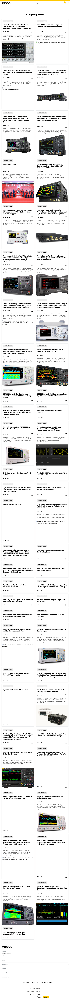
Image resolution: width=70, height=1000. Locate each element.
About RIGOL (5, 964)
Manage (24, 997)
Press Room (5, 960)
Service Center (5, 973)
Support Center (6, 977)
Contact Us (5, 968)
